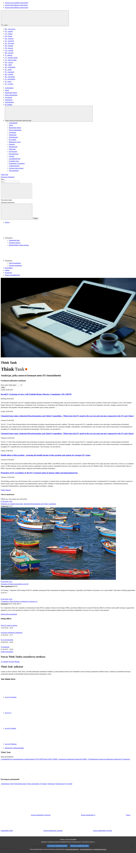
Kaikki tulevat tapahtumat (9, 614)
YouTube (11, 661)
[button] (70, 231)
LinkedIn (5, 661)
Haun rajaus (4, 385)
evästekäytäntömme (86, 849)
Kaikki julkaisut (6, 490)
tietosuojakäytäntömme (72, 849)
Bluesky (17, 661)
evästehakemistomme (100, 849)
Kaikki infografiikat (7, 652)
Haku (2, 179)
